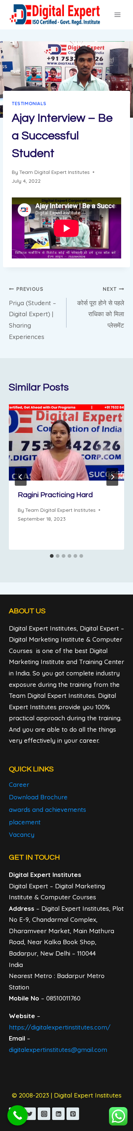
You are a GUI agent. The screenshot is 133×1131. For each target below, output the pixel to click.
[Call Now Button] (17, 1115)
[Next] (112, 477)
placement (25, 822)
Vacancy (21, 834)
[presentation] (66, 442)
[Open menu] (117, 14)
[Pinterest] (72, 1113)
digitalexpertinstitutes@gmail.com (58, 1049)
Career (19, 784)
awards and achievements (47, 809)
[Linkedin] (58, 1113)
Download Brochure (38, 797)
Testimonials (29, 103)
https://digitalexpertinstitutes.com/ (59, 1027)
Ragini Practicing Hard (55, 495)
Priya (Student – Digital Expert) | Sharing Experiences (32, 313)
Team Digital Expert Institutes (54, 172)
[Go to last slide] (21, 477)
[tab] (52, 556)
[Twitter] (29, 1113)
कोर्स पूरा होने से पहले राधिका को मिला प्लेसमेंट (100, 307)
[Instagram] (44, 1113)
